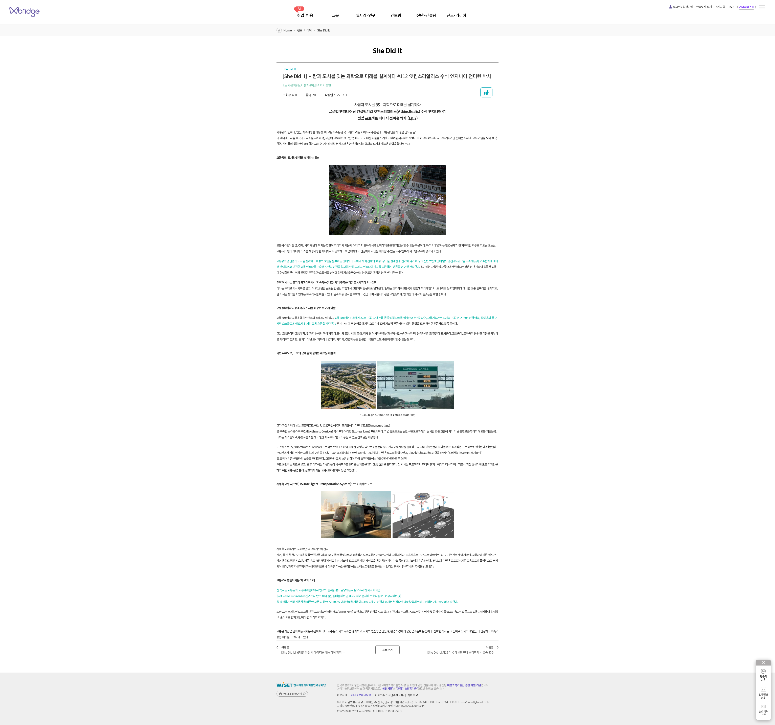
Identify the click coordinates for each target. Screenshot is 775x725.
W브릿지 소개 (703, 7)
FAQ (731, 7)
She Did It (323, 30)
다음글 (490, 647)
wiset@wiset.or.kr (479, 702)
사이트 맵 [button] (413, 695)
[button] (762, 7)
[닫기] (763, 663)
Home (287, 30)
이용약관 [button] (342, 695)
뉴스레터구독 (763, 712)
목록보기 (387, 650)
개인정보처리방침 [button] (361, 695)
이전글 (285, 647)
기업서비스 (746, 7)
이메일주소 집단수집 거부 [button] (389, 695)
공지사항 (720, 7)
